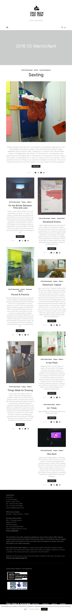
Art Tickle (52, 408)
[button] (65, 27)
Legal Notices (35, 603)
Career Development (45, 70)
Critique (23, 202)
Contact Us (45, 603)
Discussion (29, 289)
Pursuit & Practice (20, 294)
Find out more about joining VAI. (16, 558)
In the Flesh (52, 362)
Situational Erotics (52, 222)
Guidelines (63, 603)
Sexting (36, 74)
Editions (29, 202)
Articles (36, 70)
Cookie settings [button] (34, 609)
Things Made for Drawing (20, 390)
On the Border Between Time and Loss (20, 206)
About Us (54, 603)
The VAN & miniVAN (18, 604)
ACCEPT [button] (44, 609)
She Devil (51, 454)
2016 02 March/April (26, 70)
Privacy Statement (12, 531)
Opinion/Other (61, 218)
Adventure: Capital (51, 284)
